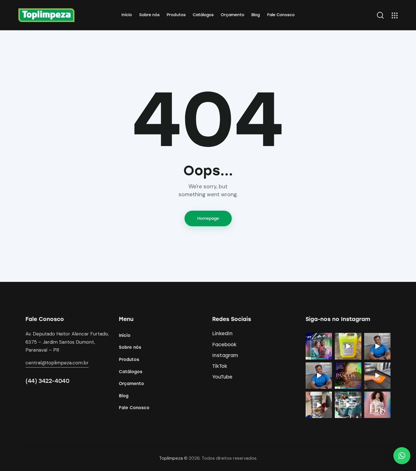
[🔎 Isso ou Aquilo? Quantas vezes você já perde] (319, 375)
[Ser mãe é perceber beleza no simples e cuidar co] (319, 346)
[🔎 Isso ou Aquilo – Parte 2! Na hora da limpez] (377, 346)
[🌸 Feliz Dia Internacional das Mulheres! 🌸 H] (377, 405)
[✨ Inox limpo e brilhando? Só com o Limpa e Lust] (319, 405)
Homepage (208, 218)
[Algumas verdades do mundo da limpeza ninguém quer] (348, 405)
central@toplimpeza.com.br (57, 363)
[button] (401, 455)
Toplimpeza (171, 458)
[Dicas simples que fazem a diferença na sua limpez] (377, 375)
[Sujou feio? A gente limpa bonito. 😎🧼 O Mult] (348, 346)
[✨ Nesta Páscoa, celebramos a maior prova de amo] (348, 375)
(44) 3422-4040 (47, 380)
